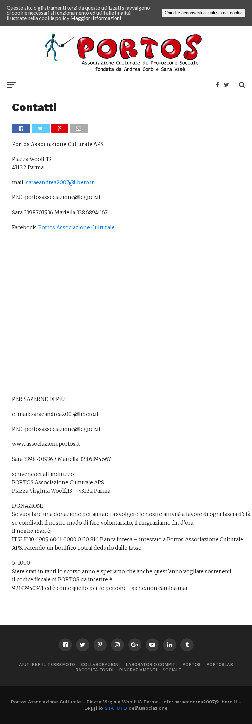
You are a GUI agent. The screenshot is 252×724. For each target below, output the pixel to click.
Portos (191, 664)
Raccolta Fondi (94, 669)
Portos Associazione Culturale (76, 227)
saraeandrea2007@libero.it (60, 182)
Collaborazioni (100, 664)
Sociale (172, 669)
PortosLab (219, 664)
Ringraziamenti (138, 669)
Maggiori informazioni (95, 18)
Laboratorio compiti (151, 664)
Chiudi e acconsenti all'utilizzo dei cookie (203, 13)
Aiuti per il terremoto (47, 664)
